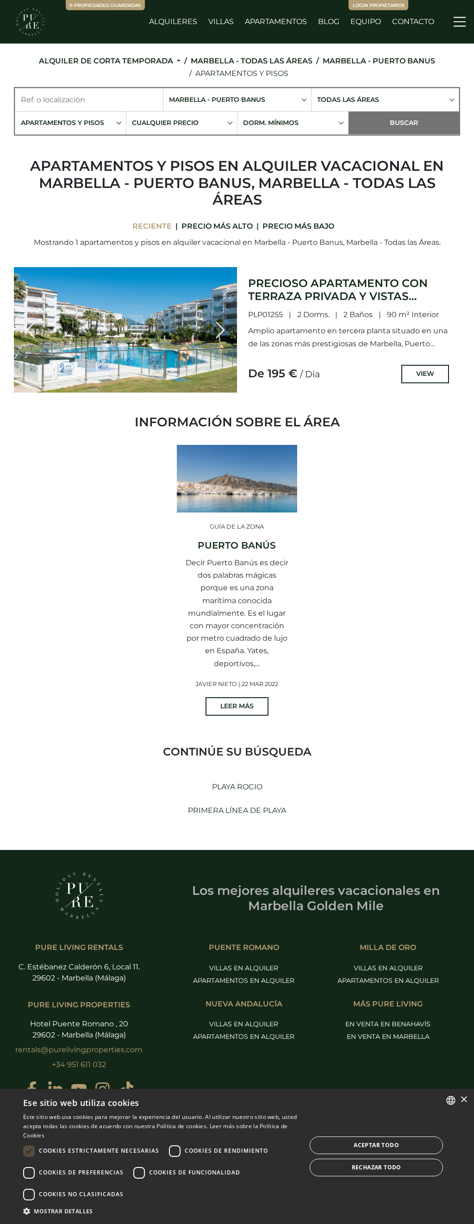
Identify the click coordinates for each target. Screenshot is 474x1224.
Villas (221, 21)
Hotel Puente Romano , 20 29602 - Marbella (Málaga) (79, 1029)
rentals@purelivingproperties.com (79, 1049)
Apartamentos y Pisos (241, 73)
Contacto (413, 21)
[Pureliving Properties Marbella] (30, 22)
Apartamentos (276, 21)
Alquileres (173, 21)
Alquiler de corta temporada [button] (107, 60)
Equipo (365, 21)
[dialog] (237, 1156)
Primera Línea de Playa (237, 810)
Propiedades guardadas (105, 5)
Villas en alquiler (243, 968)
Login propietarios (379, 5)
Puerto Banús (237, 545)
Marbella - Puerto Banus (379, 60)
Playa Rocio (237, 786)
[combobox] (237, 99)
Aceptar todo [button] (376, 1145)
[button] (30, 330)
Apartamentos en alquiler (243, 980)
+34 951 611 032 (79, 1064)
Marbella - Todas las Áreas (251, 60)
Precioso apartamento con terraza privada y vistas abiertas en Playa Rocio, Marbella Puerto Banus (338, 302)
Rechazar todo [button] (376, 1167)
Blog (328, 21)
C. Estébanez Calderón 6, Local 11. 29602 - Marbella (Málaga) (79, 972)
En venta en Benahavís (387, 1024)
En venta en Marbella (388, 1036)
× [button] (463, 1099)
